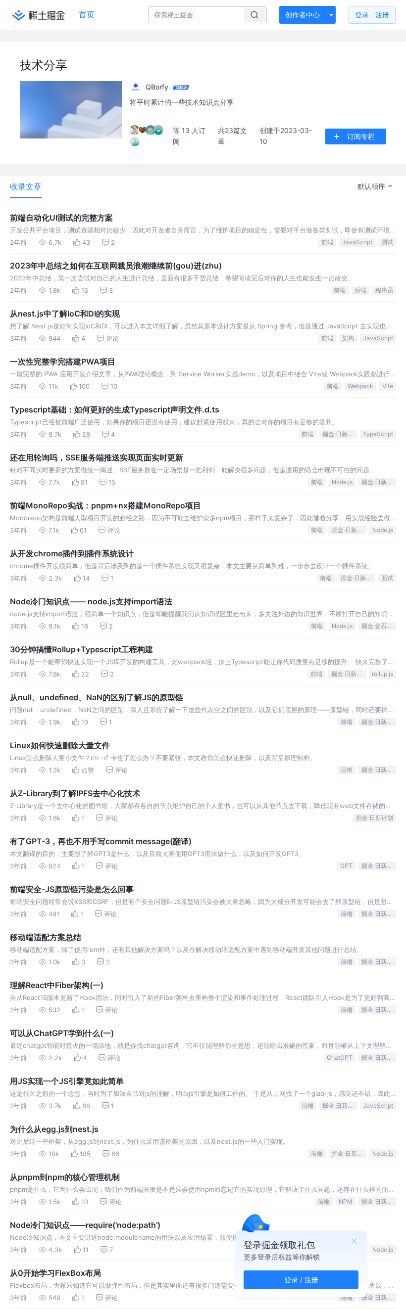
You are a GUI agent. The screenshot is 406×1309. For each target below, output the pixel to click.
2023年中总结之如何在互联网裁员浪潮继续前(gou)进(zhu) (116, 266)
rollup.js (382, 673)
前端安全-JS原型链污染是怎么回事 (72, 889)
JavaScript (357, 242)
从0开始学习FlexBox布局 (55, 1273)
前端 (327, 242)
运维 (347, 769)
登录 (372, 14)
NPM (346, 1201)
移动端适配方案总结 (45, 937)
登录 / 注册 (301, 1279)
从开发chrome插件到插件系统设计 (72, 553)
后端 (360, 290)
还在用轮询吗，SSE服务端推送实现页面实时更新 (96, 457)
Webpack (360, 386)
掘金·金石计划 (378, 626)
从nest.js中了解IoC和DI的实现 (65, 313)
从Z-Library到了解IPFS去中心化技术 (75, 793)
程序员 (384, 290)
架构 (348, 338)
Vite (387, 386)
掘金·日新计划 (339, 434)
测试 (387, 242)
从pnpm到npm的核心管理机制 (65, 1177)
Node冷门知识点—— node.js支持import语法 (91, 601)
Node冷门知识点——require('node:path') (85, 1225)
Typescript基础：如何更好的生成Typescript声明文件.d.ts (114, 409)
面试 (387, 578)
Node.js (342, 482)
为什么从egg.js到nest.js (54, 1129)
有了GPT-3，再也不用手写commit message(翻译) (101, 841)
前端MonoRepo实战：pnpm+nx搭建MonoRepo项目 (105, 505)
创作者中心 (302, 14)
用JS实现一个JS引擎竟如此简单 (67, 1081)
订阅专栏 (361, 136)
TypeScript (378, 434)
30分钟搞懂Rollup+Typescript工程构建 (81, 649)
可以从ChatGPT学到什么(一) (62, 1033)
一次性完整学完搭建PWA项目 (62, 361)
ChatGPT (340, 1057)
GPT (346, 865)
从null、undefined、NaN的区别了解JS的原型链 (96, 697)
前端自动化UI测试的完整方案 (61, 218)
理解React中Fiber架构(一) (56, 985)
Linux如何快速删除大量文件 (60, 745)
